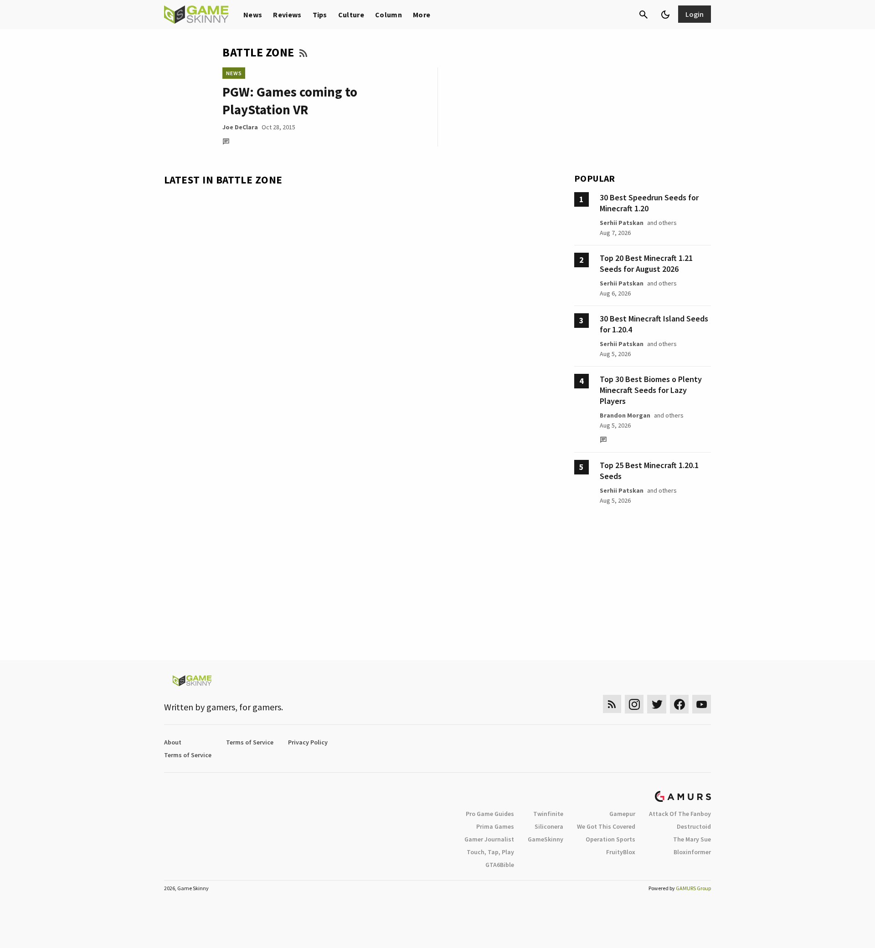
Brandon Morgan (625, 415)
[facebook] (679, 704)
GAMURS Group (693, 888)
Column (388, 14)
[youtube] (701, 704)
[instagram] (634, 704)
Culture (351, 14)
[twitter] (656, 704)
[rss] (612, 704)
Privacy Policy (308, 742)
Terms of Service (249, 742)
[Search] (643, 14)
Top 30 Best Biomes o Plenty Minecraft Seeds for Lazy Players (651, 390)
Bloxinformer (692, 852)
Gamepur (622, 814)
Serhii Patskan (621, 223)
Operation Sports (610, 839)
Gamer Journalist (489, 839)
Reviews (287, 14)
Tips (320, 14)
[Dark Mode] (665, 14)
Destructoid (694, 826)
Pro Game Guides (490, 814)
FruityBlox (620, 852)
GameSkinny (545, 839)
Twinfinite (548, 814)
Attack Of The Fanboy (680, 814)
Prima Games (495, 826)
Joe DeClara (240, 127)
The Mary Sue (692, 839)
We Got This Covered (606, 826)
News (252, 14)
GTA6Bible (499, 865)
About (172, 742)
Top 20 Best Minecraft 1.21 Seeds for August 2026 (646, 263)
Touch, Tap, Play (490, 852)
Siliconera (549, 826)
